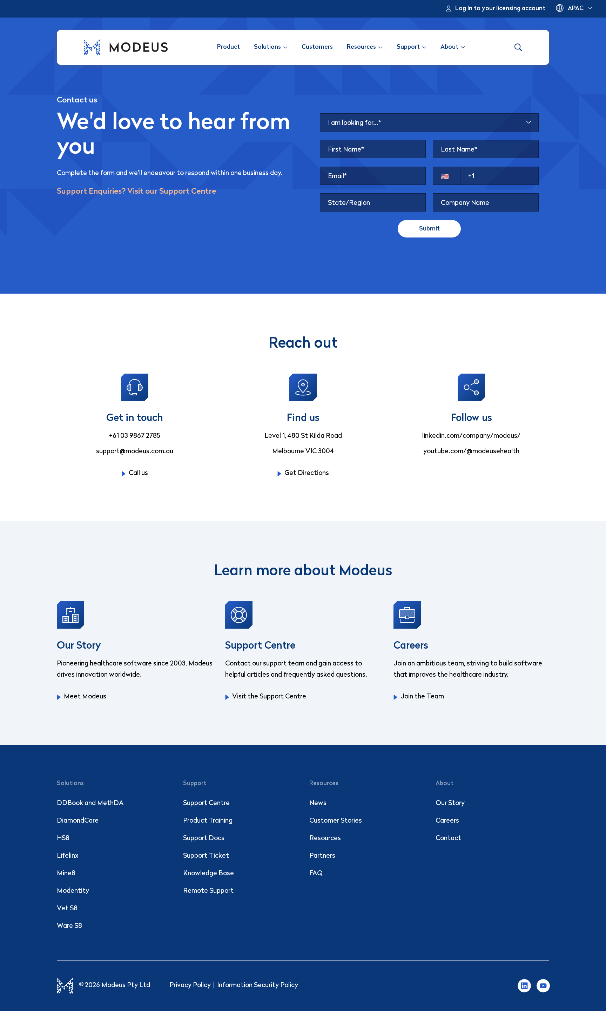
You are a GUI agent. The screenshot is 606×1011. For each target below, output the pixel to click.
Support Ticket (206, 856)
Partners (322, 856)
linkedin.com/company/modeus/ (471, 436)
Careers (447, 821)
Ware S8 (69, 926)
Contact (448, 838)
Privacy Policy (190, 985)
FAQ (316, 873)
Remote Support (208, 891)
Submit (429, 229)
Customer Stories (335, 821)
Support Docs (203, 838)
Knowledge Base (208, 873)
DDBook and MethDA (90, 803)
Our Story (450, 803)
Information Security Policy (257, 985)
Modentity (73, 891)
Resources (325, 838)
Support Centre (206, 803)
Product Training (208, 821)
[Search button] (518, 47)
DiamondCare (78, 821)
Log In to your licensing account (500, 9)
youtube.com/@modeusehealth (471, 451)
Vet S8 (67, 908)
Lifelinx (68, 856)
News (317, 803)
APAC (576, 9)
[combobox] (429, 122)
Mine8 (66, 873)
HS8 (63, 838)
